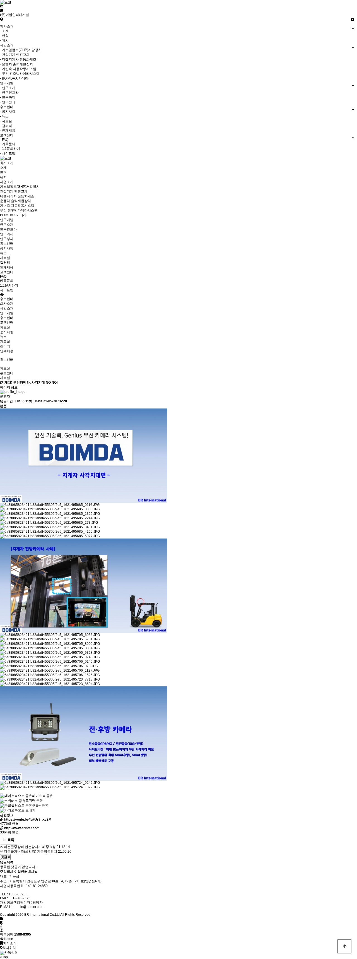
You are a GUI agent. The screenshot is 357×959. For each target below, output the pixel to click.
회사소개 (6, 304)
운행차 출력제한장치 (15, 201)
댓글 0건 (6, 401)
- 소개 (4, 31)
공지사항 (6, 248)
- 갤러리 (6, 126)
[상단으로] (344, 946)
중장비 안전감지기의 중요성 (35, 847)
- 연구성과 (7, 102)
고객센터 (6, 323)
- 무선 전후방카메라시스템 (20, 74)
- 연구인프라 (9, 93)
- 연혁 (4, 36)
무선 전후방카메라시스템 (19, 210)
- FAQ (4, 140)
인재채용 (6, 267)
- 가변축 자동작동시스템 (18, 69)
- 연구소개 (7, 88)
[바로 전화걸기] (1, 11)
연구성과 (6, 239)
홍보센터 (6, 318)
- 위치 (4, 40)
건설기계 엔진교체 (14, 191)
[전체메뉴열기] (1, 7)
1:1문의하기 (9, 285)
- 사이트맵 (7, 153)
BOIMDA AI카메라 (13, 215)
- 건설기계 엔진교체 (15, 55)
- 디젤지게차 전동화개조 (18, 59)
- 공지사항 (7, 112)
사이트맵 (6, 290)
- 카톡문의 (7, 144)
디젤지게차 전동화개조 (17, 196)
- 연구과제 (7, 97)
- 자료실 (6, 121)
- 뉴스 (4, 116)
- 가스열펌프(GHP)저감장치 (21, 50)
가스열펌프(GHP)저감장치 (20, 187)
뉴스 (3, 253)
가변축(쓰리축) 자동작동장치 (35, 852)
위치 (3, 177)
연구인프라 (8, 229)
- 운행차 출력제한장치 (16, 64)
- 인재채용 (7, 131)
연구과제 (6, 234)
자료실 (5, 258)
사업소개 (6, 308)
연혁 (3, 172)
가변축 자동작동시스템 (17, 206)
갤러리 (5, 263)
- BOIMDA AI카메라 (14, 78)
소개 (3, 168)
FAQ (3, 276)
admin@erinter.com (28, 907)
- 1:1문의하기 (10, 149)
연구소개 (6, 225)
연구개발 (6, 313)
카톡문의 (6, 281)
